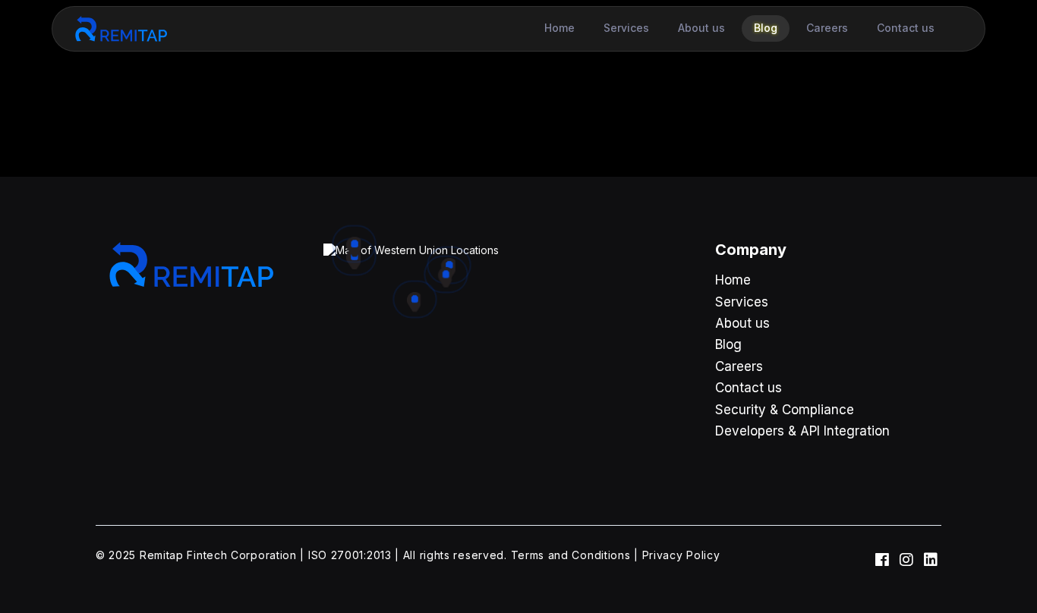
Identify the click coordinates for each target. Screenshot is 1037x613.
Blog (728, 344)
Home (733, 280)
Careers (739, 366)
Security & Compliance (784, 409)
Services (741, 302)
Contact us (748, 387)
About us (742, 323)
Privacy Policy (681, 555)
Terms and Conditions (571, 555)
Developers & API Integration (802, 431)
